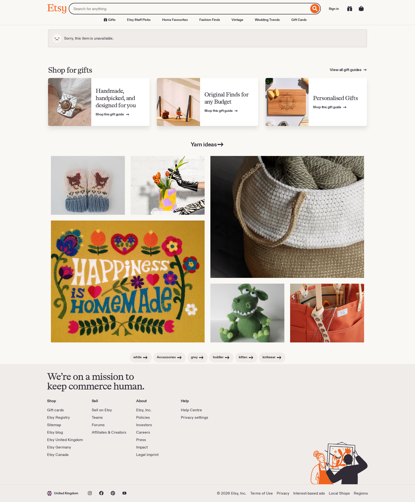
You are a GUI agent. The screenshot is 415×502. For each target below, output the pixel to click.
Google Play (99, 471)
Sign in (334, 9)
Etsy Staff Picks (139, 20)
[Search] (315, 8)
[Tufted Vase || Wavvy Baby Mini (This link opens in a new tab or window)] (168, 185)
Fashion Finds (209, 20)
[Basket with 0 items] (361, 8)
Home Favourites (175, 20)
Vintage (237, 20)
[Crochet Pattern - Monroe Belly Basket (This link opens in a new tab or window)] (287, 217)
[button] (62, 493)
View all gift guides (346, 69)
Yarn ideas (204, 144)
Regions (361, 493)
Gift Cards (299, 20)
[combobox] (189, 8)
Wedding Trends (267, 20)
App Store (63, 471)
